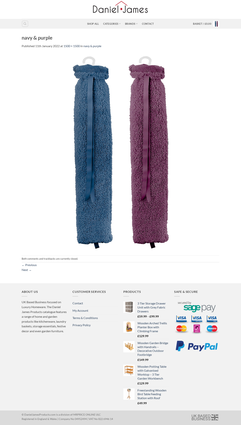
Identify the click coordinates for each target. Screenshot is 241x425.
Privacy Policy (81, 325)
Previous (29, 265)
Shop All (93, 23)
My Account (80, 310)
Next (27, 270)
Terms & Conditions (85, 318)
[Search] (25, 24)
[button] (206, 24)
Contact (148, 23)
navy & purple (92, 46)
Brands (130, 23)
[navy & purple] (120, 151)
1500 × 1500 (71, 46)
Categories (110, 23)
